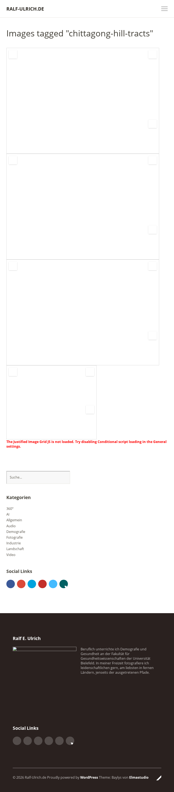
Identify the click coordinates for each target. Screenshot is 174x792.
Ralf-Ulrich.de (25, 9)
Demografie (15, 531)
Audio (11, 526)
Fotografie (14, 537)
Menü (164, 8)
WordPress (89, 777)
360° (10, 508)
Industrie (13, 543)
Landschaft (15, 548)
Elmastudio (139, 777)
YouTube (42, 584)
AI (7, 514)
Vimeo (53, 584)
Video (10, 554)
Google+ (21, 584)
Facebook (10, 584)
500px (32, 584)
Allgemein (14, 520)
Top (156, 777)
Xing (63, 584)
